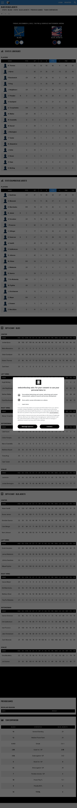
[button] (38, 404)
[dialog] (38, 404)
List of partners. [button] (54, 412)
